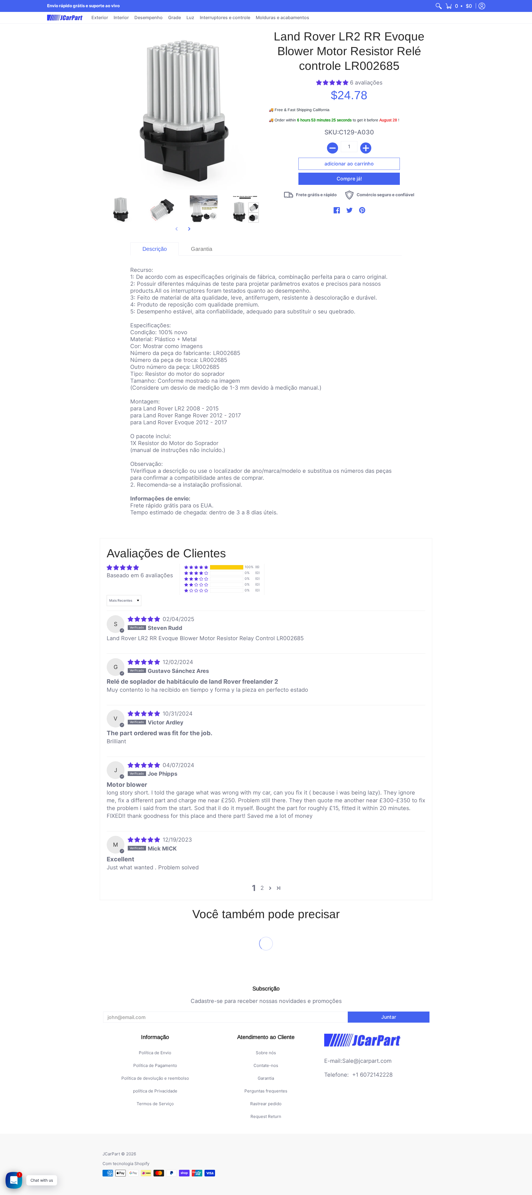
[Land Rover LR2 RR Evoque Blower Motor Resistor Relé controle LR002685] (121, 209)
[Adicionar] (365, 148)
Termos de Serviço (155, 1103)
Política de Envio (155, 1052)
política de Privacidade (155, 1091)
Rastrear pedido (266, 1103)
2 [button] (262, 888)
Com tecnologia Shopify (126, 1163)
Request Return (265, 1116)
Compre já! (349, 179)
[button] (459, 6)
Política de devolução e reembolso (155, 1078)
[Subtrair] (332, 148)
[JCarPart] (65, 17)
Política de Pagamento (155, 1065)
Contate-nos (266, 1065)
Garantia (266, 1078)
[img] (145, 619)
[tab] (154, 249)
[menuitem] (439, 6)
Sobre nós (266, 1052)
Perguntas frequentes (265, 1091)
